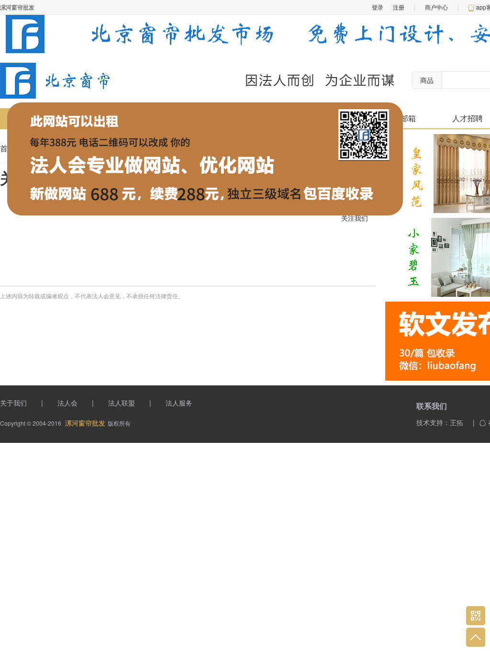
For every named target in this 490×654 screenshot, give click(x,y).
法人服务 (179, 402)
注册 (398, 7)
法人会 (67, 402)
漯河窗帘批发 (85, 423)
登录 (377, 7)
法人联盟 (121, 402)
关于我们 (13, 402)
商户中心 (436, 7)
